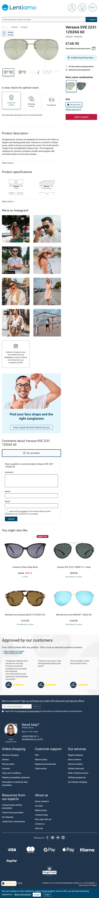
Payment (6, 768)
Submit (11, 518)
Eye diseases (7, 817)
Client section (41, 768)
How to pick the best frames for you (31, 427)
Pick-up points (8, 764)
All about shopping (10, 755)
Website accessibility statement (16, 777)
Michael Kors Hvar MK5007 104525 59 (73, 615)
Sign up (36, 706)
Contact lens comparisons (13, 821)
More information (22, 894)
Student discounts (76, 768)
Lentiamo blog (41, 814)
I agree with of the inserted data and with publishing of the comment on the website (28, 512)
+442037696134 (29, 736)
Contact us (39, 823)
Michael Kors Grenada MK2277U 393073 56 (25, 615)
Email (8, 501)
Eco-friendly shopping (77, 782)
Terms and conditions (11, 773)
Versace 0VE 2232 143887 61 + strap (74, 567)
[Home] (3, 27)
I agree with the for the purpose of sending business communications (43, 711)
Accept (37, 894)
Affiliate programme (77, 777)
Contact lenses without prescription (12, 806)
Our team (39, 805)
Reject (47, 894)
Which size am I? (73, 109)
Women (15, 27)
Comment (9, 472)
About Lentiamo (42, 801)
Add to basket (81, 116)
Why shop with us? (43, 819)
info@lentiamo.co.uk (31, 739)
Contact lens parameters (12, 812)
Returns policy (41, 759)
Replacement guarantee (45, 764)
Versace (24, 27)
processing (22, 511)
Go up (20, 883)
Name (8, 491)
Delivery (5, 759)
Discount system (75, 764)
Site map (39, 828)
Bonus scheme (74, 759)
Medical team (41, 810)
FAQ (37, 755)
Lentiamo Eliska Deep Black (25, 567)
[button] (8, 72)
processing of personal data (28, 711)
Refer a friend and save (78, 773)
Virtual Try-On (10, 33)
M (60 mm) (75, 104)
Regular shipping (75, 755)
